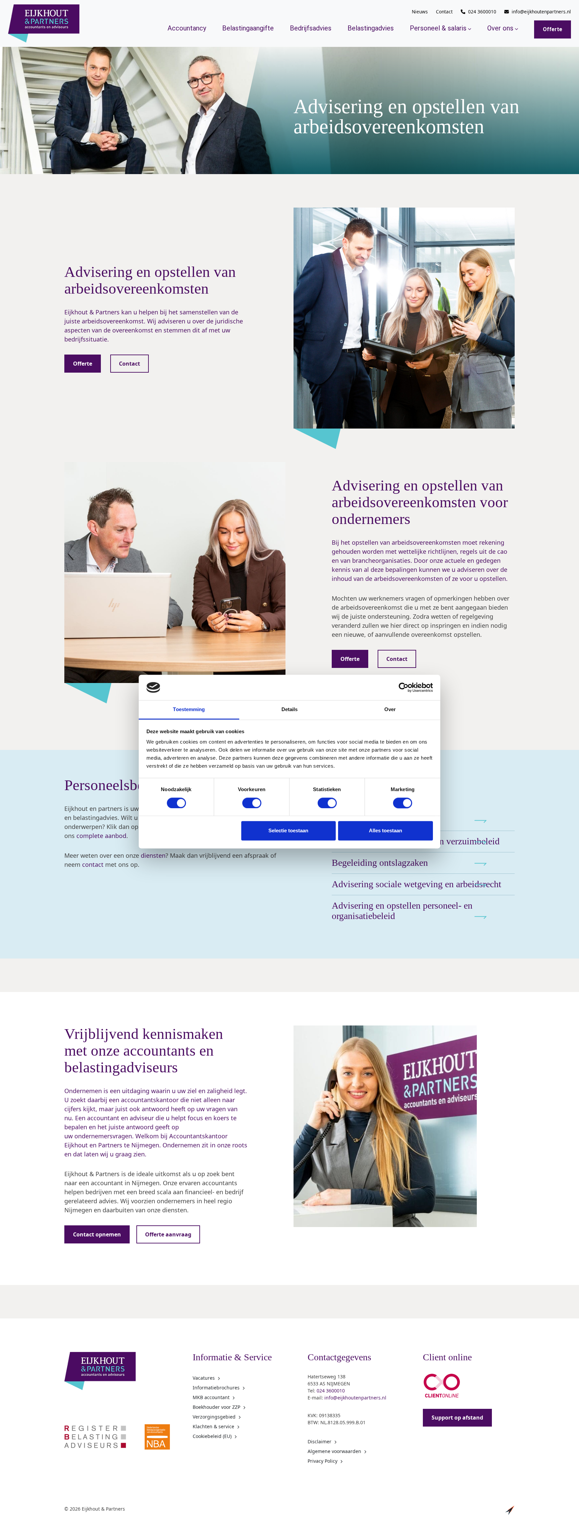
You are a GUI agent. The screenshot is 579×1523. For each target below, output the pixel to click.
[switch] (251, 802)
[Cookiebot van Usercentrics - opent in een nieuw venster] (403, 687)
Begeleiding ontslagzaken (380, 862)
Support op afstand (457, 1417)
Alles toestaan (385, 831)
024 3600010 (482, 11)
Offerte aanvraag (168, 1234)
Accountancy (187, 28)
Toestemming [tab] (189, 709)
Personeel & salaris (438, 28)
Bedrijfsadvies (310, 28)
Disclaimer (319, 1441)
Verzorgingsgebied (214, 1417)
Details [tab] (289, 709)
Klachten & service (213, 1426)
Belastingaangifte (248, 28)
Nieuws (420, 11)
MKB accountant (211, 1397)
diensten (153, 855)
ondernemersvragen (103, 1136)
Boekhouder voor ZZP (216, 1407)
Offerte (552, 29)
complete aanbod (101, 836)
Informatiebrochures (216, 1387)
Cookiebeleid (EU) (212, 1436)
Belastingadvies (370, 28)
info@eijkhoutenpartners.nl (541, 11)
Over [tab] (390, 709)
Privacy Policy (322, 1461)
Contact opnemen (97, 1234)
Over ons (500, 28)
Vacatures (204, 1378)
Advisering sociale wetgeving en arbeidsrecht (416, 884)
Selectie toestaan (288, 831)
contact (93, 864)
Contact (444, 11)
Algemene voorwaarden (334, 1451)
